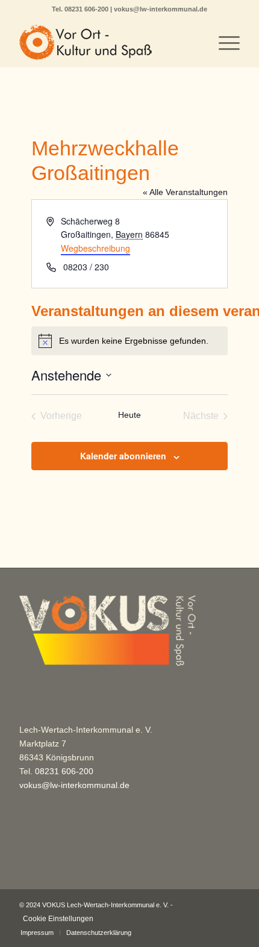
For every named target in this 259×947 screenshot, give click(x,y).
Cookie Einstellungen (58, 918)
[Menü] (223, 43)
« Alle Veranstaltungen (185, 192)
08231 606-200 (87, 9)
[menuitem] (223, 43)
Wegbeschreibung (95, 248)
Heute (129, 415)
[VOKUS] (107, 43)
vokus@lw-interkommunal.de (160, 9)
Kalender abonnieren (123, 456)
